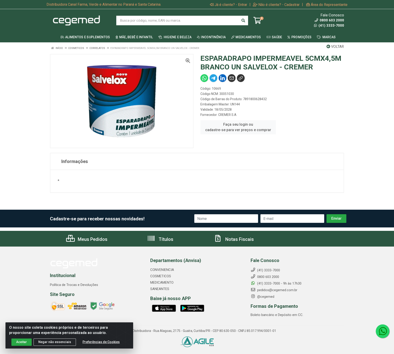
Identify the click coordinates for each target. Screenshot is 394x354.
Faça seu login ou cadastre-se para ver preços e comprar (238, 127)
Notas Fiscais (239, 239)
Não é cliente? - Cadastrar (279, 4)
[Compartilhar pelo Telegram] (213, 78)
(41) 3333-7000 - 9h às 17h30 (278, 283)
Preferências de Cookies (101, 342)
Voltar (337, 46)
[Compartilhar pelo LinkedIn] (222, 78)
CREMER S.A (227, 115)
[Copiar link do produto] (241, 78)
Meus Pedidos (92, 239)
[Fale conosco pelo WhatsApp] (382, 331)
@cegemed (265, 297)
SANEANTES (159, 289)
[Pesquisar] (243, 20)
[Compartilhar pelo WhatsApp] (204, 78)
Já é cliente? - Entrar (231, 4)
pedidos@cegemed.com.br (276, 290)
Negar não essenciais (54, 342)
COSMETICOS (160, 276)
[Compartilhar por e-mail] (232, 78)
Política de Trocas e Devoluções (74, 285)
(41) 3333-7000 (331, 25)
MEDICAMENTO (162, 282)
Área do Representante (329, 4)
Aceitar (21, 342)
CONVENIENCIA (162, 270)
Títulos (165, 239)
